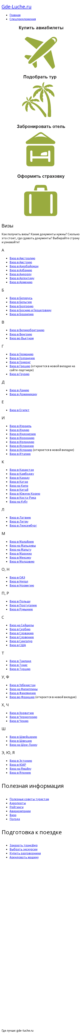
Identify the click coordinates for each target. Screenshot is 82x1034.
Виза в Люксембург (23, 525)
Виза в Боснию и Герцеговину (30, 310)
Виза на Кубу (18, 501)
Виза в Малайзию (22, 541)
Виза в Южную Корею (25, 494)
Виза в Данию (19, 390)
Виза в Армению (21, 282)
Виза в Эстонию (21, 761)
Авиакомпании (20, 811)
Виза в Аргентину (22, 278)
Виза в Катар (19, 482)
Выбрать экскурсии (23, 849)
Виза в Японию (20, 773)
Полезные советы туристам (29, 799)
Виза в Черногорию (23, 717)
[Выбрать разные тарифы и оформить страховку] (41, 217)
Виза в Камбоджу (22, 474)
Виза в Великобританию (27, 330)
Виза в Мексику (20, 557)
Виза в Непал (19, 581)
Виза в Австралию (22, 258)
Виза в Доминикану (23, 394)
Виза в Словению (22, 637)
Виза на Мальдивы (23, 545)
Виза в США (18, 645)
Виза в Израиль (20, 426)
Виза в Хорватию (22, 713)
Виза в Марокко (21, 553)
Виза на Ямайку (20, 769)
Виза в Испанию (21, 450)
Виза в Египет (19, 410)
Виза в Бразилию (22, 314)
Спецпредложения (23, 19)
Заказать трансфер (24, 845)
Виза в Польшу (20, 601)
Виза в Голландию (22, 358)
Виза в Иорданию (22, 438)
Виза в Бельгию (21, 302)
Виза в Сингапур (21, 641)
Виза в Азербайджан (24, 266)
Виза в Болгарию (21, 306)
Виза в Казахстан (22, 470)
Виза (13, 815)
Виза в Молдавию (22, 561)
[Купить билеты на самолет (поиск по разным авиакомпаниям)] (41, 47)
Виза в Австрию (21, 262)
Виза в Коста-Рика (23, 497)
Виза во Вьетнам (22, 338)
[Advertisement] (41, 897)
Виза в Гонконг (20, 362)
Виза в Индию (19, 430)
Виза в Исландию (22, 446)
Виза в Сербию (20, 629)
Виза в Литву (19, 521)
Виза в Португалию (23, 605)
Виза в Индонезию (23, 434)
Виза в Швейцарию (23, 737)
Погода (15, 819)
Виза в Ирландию (22, 442)
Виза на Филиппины (24, 689)
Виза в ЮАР (18, 765)
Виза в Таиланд (20, 661)
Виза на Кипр (19, 486)
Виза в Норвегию (22, 585)
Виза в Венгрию (21, 334)
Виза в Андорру (20, 274)
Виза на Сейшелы (22, 625)
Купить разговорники (25, 853)
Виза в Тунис (18, 665)
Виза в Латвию (20, 517)
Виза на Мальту (20, 549)
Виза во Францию (22, 697)
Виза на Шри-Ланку (23, 745)
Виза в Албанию (21, 270)
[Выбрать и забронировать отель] (41, 167)
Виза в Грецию (20, 366)
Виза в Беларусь (21, 298)
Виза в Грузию (19, 374)
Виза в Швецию (21, 741)
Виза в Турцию (20, 669)
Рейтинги (16, 807)
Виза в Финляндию (23, 693)
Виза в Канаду (19, 478)
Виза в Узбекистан (22, 685)
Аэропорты (18, 803)
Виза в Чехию (19, 721)
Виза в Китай (19, 490)
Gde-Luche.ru (16, 6)
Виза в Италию (20, 454)
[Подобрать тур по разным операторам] (41, 118)
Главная (15, 15)
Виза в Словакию (22, 633)
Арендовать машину (24, 857)
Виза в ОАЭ (17, 577)
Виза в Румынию (21, 609)
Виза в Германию (21, 354)
